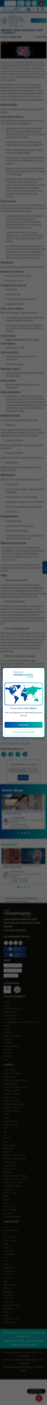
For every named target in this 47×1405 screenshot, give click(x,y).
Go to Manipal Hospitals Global (23, 732)
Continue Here (23, 725)
